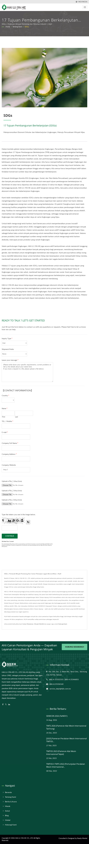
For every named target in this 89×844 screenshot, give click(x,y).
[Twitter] (6, 704)
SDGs (27, 27)
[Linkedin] (9, 704)
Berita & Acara (11, 802)
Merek (7, 806)
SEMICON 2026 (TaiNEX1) (56, 716)
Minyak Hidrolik (39, 624)
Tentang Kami (17, 27)
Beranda (8, 792)
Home (8, 27)
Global (7, 820)
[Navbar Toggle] (84, 7)
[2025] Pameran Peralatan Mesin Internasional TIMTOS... (66, 740)
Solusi (7, 811)
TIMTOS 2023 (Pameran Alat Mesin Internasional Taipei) (61, 752)
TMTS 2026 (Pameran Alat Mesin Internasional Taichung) (66, 727)
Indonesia (82, 2)
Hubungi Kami (62, 624)
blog (7, 815)
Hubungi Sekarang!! (74, 647)
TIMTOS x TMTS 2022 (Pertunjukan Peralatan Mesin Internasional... (65, 765)
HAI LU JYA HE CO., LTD (24, 838)
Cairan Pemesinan (27, 624)
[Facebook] (2, 704)
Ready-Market (82, 838)
